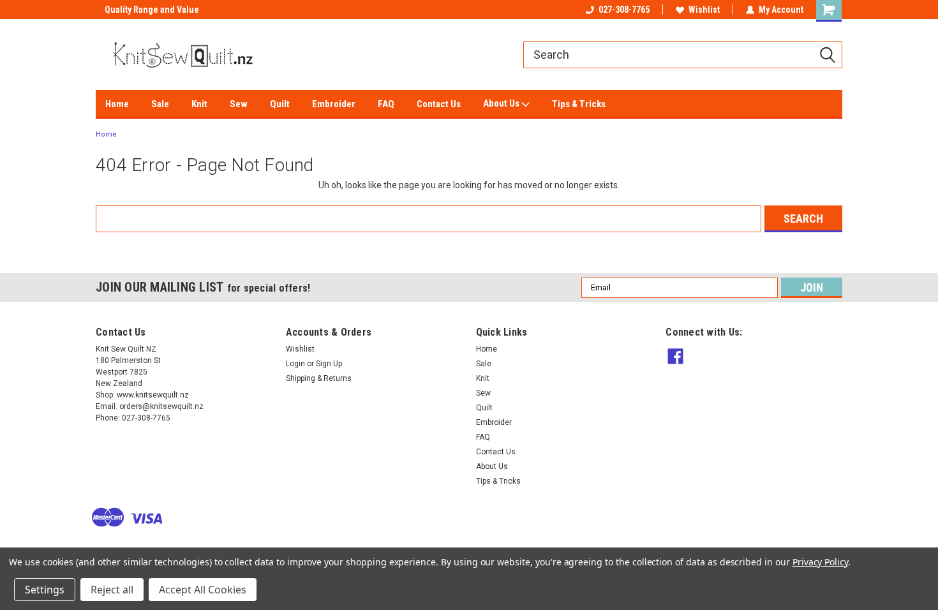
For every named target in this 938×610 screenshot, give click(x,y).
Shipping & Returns (319, 378)
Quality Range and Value (143, 9)
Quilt (280, 104)
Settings (44, 590)
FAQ (386, 104)
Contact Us (439, 104)
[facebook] (675, 356)
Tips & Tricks (579, 104)
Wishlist (704, 9)
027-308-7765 (624, 9)
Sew (239, 104)
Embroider (333, 104)
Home (117, 104)
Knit (199, 104)
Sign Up (329, 363)
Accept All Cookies (202, 590)
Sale (160, 104)
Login (295, 363)
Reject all (112, 590)
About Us (502, 103)
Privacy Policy (820, 562)
